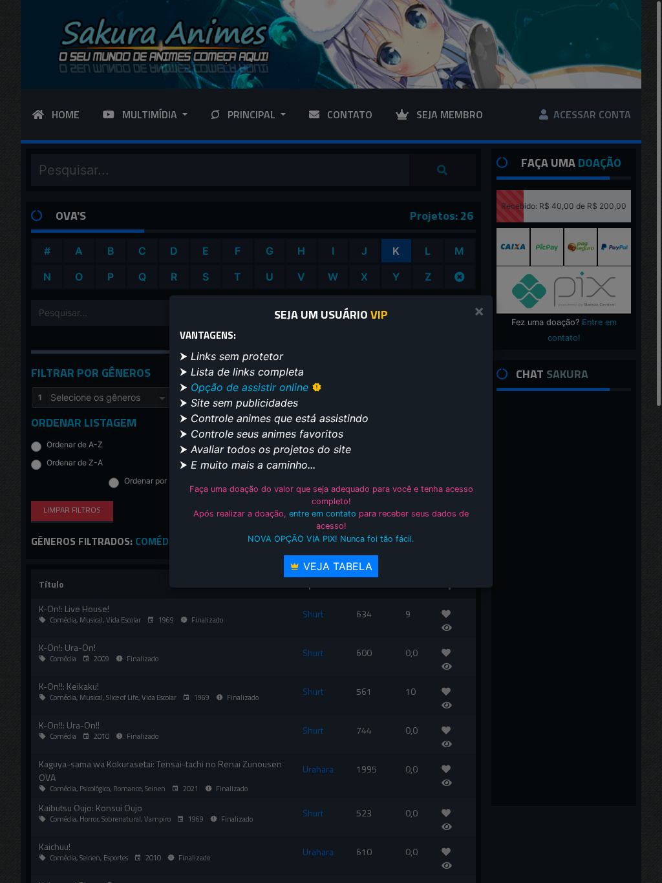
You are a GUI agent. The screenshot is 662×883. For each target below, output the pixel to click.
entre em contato (322, 513)
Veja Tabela (336, 566)
